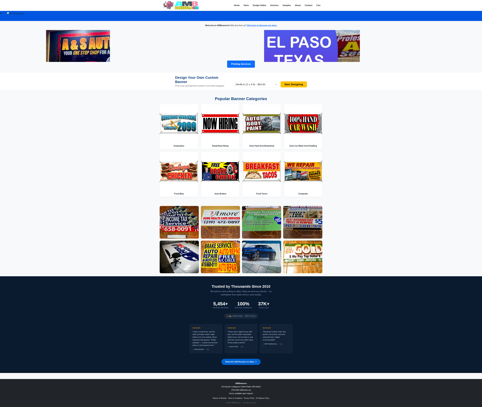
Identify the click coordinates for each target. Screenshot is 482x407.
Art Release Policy (262, 398)
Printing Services (241, 64)
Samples (287, 5)
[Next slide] (446, 51)
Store (246, 5)
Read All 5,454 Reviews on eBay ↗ (241, 362)
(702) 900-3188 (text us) (241, 390)
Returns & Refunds (220, 398)
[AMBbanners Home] (181, 5)
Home (237, 5)
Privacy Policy (249, 398)
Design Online (259, 5)
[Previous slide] (36, 51)
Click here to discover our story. (262, 25)
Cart (318, 5)
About (298, 5)
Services (274, 5)
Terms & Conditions (235, 398)
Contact (308, 5)
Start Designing (293, 84)
